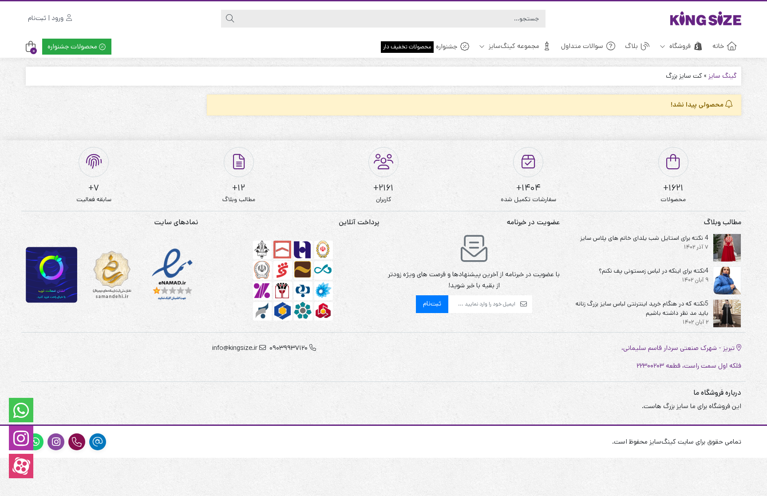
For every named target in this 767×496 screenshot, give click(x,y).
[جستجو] (230, 19)
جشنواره (420, 46)
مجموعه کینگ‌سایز (513, 46)
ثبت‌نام (432, 303)
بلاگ (631, 46)
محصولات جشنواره (73, 46)
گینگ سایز (722, 75)
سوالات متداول (582, 46)
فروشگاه (679, 46)
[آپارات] (21, 466)
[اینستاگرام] (21, 438)
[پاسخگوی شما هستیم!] (21, 410)
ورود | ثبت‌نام (46, 18)
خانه (718, 46)
